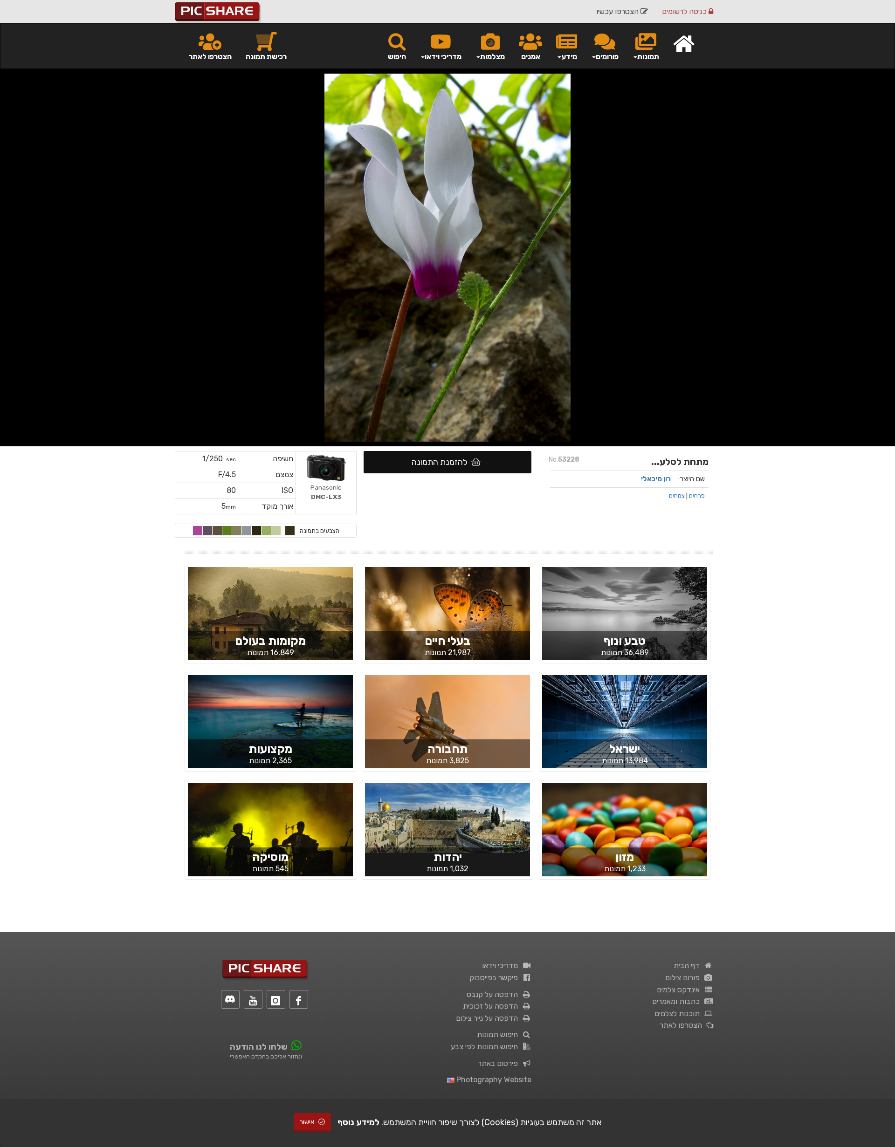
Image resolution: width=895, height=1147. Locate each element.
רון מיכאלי (656, 479)
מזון (624, 857)
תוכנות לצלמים (678, 1013)
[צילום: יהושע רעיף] (624, 729)
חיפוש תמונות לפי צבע (486, 1046)
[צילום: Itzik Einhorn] (270, 621)
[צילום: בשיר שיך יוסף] (447, 621)
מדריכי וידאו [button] (443, 56)
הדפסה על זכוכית (492, 1006)
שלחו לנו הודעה (259, 1047)
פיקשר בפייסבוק (495, 977)
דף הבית (688, 965)
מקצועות (270, 749)
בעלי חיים (447, 641)
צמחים (677, 495)
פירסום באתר (500, 1063)
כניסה (685, 11)
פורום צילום (684, 977)
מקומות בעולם (270, 641)
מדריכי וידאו (502, 965)
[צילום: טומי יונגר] (270, 837)
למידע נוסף (358, 1122)
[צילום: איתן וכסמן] (624, 837)
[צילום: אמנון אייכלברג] (270, 729)
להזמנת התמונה (441, 462)
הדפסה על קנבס (494, 994)
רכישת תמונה (266, 56)
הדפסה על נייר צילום (489, 1018)
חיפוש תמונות (499, 1034)
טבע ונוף (625, 641)
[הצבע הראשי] (290, 530)
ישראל (624, 749)
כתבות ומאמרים (677, 1001)
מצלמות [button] (492, 56)
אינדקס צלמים (680, 989)
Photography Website (492, 1079)
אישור (308, 1122)
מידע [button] (569, 56)
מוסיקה (270, 857)
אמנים (530, 56)
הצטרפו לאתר (210, 56)
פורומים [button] (607, 56)
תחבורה (447, 749)
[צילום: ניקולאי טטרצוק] (624, 621)
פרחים (697, 495)
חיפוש (397, 56)
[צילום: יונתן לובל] (447, 817)
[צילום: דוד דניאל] (447, 729)
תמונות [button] (648, 56)
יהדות (448, 857)
